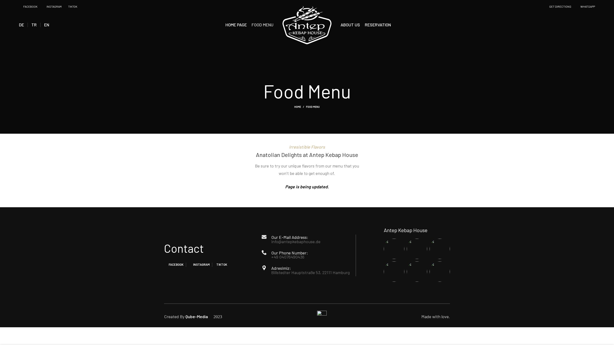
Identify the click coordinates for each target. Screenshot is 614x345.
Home (297, 106)
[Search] (593, 25)
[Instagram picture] (394, 249)
